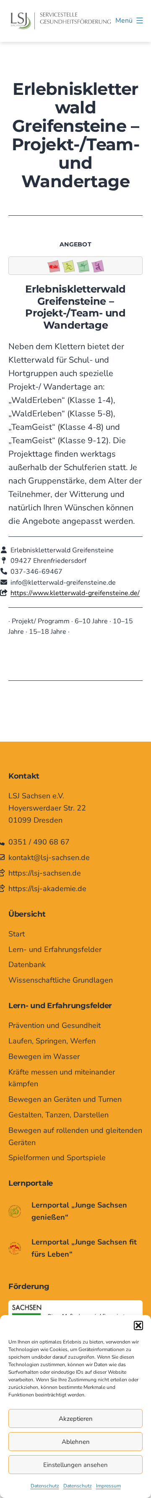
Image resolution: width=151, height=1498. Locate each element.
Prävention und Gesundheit (54, 1025)
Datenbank (27, 964)
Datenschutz (45, 1485)
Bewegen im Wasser (44, 1056)
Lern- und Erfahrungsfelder (55, 949)
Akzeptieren (76, 1418)
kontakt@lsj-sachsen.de (49, 857)
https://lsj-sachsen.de (44, 873)
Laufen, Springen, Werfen (52, 1041)
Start (16, 934)
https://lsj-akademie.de (47, 889)
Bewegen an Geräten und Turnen (65, 1099)
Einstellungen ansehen (75, 1465)
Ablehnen (76, 1442)
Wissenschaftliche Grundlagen (60, 980)
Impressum (108, 1485)
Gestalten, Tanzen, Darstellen (58, 1115)
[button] (138, 1325)
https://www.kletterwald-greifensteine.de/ (75, 593)
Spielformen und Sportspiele (57, 1158)
